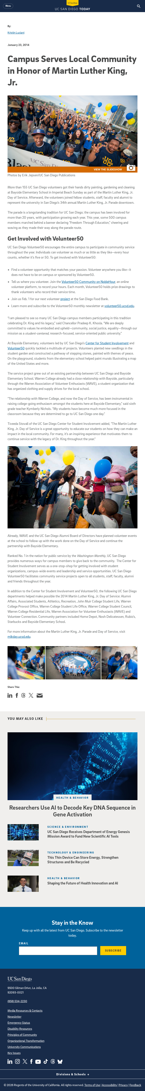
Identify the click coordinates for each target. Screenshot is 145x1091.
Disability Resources (20, 1029)
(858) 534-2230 (17, 1001)
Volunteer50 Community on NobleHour (88, 282)
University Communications (24, 1047)
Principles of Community (22, 1035)
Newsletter (14, 1016)
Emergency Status (19, 1022)
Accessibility (109, 1085)
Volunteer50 (16, 348)
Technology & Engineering (70, 852)
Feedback (135, 1085)
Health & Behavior (72, 797)
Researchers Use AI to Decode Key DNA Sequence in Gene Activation (72, 811)
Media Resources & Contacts (25, 1010)
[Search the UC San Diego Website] (138, 6)
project (65, 299)
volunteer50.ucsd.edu (119, 306)
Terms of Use (92, 1085)
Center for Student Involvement (107, 343)
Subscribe (113, 950)
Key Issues (14, 1053)
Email (24, 943)
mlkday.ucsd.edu (19, 637)
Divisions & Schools (71, 1074)
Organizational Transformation (26, 1041)
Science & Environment (67, 826)
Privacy (123, 1085)
